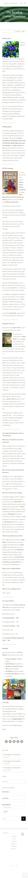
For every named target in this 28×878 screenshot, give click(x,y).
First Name (5, 792)
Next (23, 31)
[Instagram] (22, 834)
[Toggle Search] (21, 3)
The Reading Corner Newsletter (12, 754)
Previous (17, 31)
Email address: (6, 804)
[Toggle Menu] (24, 3)
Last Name (5, 798)
